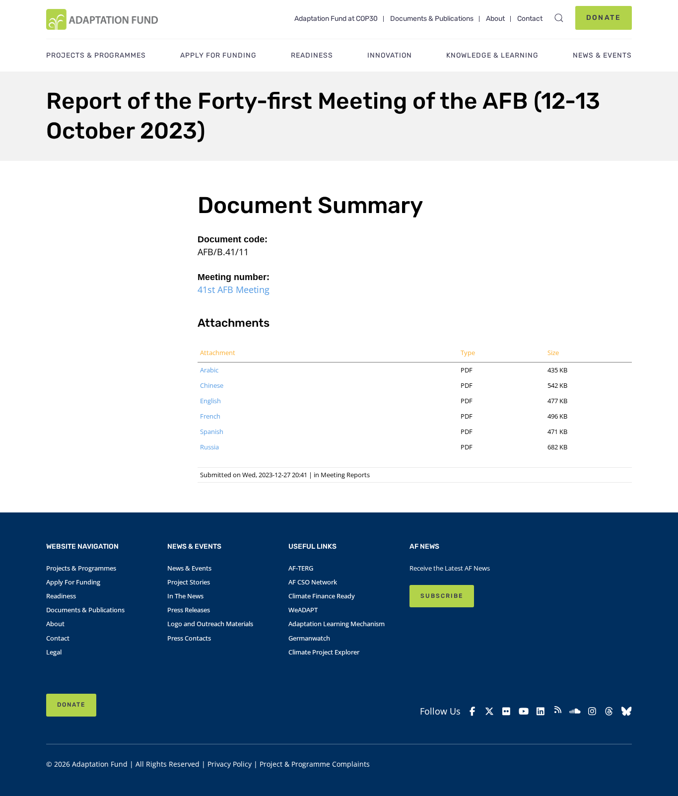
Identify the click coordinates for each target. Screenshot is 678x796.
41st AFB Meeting (234, 289)
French (210, 416)
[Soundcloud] (575, 711)
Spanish (211, 431)
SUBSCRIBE (441, 595)
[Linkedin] (540, 711)
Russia (209, 446)
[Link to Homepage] (102, 19)
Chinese (211, 385)
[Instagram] (592, 711)
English (210, 400)
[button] (558, 18)
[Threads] (609, 711)
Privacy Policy (229, 764)
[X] (489, 711)
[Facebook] (472, 711)
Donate (603, 17)
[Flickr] (506, 711)
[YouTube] (524, 711)
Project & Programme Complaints (315, 764)
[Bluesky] (626, 711)
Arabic (209, 369)
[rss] (558, 711)
